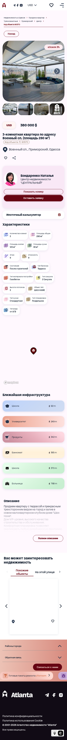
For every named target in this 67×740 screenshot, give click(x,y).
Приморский (38, 149)
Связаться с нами (47, 667)
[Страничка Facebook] (17, 5)
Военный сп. (18, 149)
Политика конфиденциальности (22, 716)
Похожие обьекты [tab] (22, 572)
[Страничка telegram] (47, 696)
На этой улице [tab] (45, 572)
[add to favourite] (51, 5)
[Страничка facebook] (53, 696)
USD (9, 125)
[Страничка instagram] (61, 696)
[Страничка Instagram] (21, 5)
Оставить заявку (33, 198)
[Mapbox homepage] (11, 383)
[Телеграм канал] (14, 5)
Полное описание (48, 538)
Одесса (54, 149)
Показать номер (33, 191)
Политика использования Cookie (22, 720)
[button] (33, 351)
